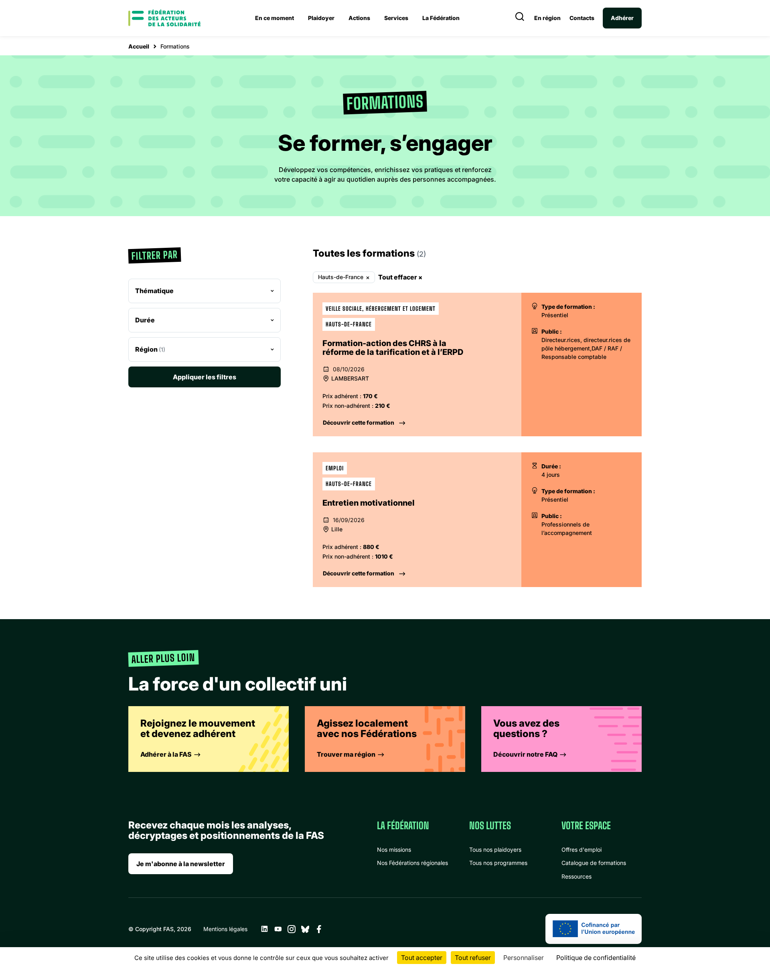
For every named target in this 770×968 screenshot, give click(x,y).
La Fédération (441, 17)
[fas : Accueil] (164, 18)
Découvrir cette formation (358, 422)
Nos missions (394, 849)
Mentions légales (225, 928)
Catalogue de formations (593, 862)
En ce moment (274, 17)
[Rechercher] (520, 18)
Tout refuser (473, 958)
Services (396, 17)
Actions (359, 17)
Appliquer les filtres (204, 377)
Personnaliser (523, 958)
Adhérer (622, 17)
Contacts (581, 18)
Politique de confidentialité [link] (596, 958)
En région (547, 18)
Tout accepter (421, 958)
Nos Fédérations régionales (412, 862)
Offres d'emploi (581, 849)
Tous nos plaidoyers (495, 849)
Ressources (576, 876)
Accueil (138, 46)
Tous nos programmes (498, 862)
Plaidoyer (321, 17)
